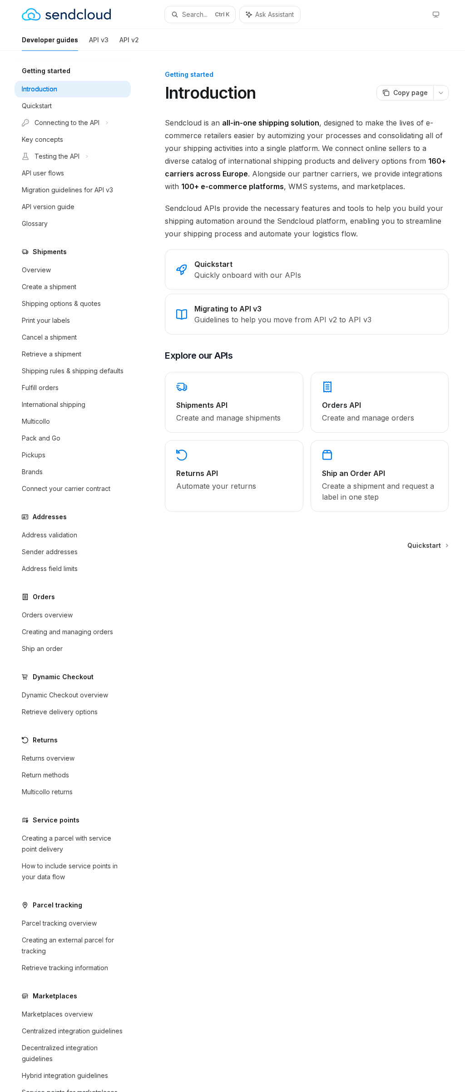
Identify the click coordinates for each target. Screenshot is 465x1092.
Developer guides (50, 40)
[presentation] (80, 571)
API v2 (129, 40)
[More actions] (441, 92)
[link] (307, 269)
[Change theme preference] (436, 14)
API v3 (99, 40)
